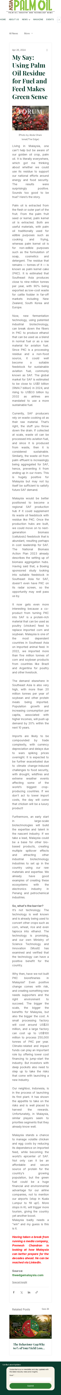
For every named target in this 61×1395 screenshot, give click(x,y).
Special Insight (19, 1282)
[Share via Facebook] (13, 1292)
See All (45, 1309)
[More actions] (47, 50)
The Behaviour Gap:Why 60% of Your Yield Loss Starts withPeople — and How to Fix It (29, 1346)
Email (12, 1375)
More (27, 33)
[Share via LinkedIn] (29, 1292)
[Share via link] (36, 1292)
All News (13, 33)
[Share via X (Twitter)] (21, 1292)
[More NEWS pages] (29, 19)
